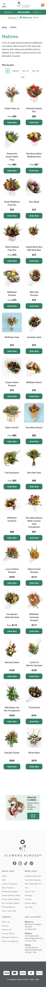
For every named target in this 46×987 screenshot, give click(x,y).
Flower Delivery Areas (11, 895)
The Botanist (34, 707)
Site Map (29, 907)
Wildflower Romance (12, 519)
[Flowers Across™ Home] (23, 5)
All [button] (7, 71)
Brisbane (8, 12)
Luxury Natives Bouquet (12, 570)
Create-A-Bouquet (9, 884)
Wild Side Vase (34, 472)
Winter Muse (34, 752)
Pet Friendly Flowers (11, 903)
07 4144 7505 (30, 941)
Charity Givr (30, 892)
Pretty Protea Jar (12, 108)
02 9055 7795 (30, 952)
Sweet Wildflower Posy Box (12, 203)
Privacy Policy (8, 933)
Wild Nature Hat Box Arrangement (12, 709)
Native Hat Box (12, 427)
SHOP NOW (33, 816)
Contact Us (7, 930)
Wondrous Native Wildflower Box (34, 155)
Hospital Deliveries (33, 876)
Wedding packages (10, 892)
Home (4, 27)
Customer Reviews (33, 880)
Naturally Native (12, 662)
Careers (5, 926)
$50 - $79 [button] (25, 71)
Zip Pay (28, 899)
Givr (26, 888)
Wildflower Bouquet (12, 293)
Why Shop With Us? (33, 884)
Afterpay (28, 895)
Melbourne (24, 12)
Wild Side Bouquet (34, 293)
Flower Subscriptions (11, 899)
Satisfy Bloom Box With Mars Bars (34, 248)
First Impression (12, 472)
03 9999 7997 (30, 929)
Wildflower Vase (12, 337)
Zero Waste (34, 201)
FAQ (4, 880)
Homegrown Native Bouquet (12, 616)
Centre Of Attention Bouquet (34, 664)
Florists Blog (30, 903)
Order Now (12, 122)
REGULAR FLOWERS (31, 798)
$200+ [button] (23, 77)
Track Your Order (9, 911)
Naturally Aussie (11, 752)
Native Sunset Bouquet (34, 570)
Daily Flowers (8, 888)
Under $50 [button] (15, 71)
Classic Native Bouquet (12, 384)
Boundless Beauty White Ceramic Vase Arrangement (34, 522)
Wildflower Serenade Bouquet (34, 617)
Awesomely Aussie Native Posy (12, 156)
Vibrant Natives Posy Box (12, 248)
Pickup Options (8, 907)
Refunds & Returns (10, 937)
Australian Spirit (34, 337)
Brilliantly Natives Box (34, 110)
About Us (6, 922)
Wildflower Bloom (34, 382)
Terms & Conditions (10, 941)
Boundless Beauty (34, 427)
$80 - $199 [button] (36, 71)
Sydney (36, 12)
